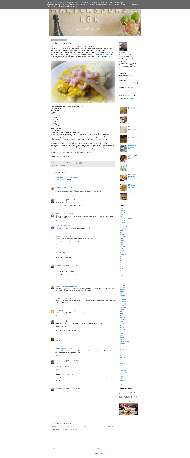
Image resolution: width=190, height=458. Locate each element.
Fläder (122, 234)
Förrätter (122, 246)
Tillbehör (122, 362)
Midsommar (123, 303)
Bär (121, 216)
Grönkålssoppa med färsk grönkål (132, 147)
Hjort (121, 263)
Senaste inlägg (55, 426)
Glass (121, 248)
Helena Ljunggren (60, 177)
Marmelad (123, 301)
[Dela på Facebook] (80, 163)
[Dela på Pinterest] (82, 163)
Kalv (121, 277)
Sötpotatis (123, 358)
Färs (121, 244)
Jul (121, 271)
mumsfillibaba (59, 310)
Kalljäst (122, 275)
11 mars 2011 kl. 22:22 (68, 187)
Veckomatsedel (124, 372)
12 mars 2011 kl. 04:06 (67, 213)
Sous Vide (123, 350)
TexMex (122, 360)
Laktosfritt (122, 289)
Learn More (134, 4)
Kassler (122, 279)
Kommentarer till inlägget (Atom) (68, 429)
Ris (121, 325)
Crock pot (122, 220)
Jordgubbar (123, 269)
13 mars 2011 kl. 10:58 (66, 348)
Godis (121, 252)
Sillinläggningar (124, 341)
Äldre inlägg (111, 426)
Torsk (121, 366)
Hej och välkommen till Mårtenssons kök (132, 128)
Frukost (122, 240)
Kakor (121, 273)
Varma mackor (124, 370)
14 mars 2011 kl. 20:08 (74, 388)
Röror (121, 333)
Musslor (122, 305)
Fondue (122, 238)
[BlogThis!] (76, 163)
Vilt (121, 378)
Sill (121, 339)
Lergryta (122, 295)
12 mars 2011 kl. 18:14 (70, 310)
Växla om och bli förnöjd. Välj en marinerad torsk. (132, 157)
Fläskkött (122, 236)
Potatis (122, 319)
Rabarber (122, 323)
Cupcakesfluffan (60, 286)
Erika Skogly (59, 338)
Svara (57, 182)
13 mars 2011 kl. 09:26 (69, 338)
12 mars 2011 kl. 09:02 (66, 225)
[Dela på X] (78, 163)
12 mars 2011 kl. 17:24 (67, 298)
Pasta (121, 313)
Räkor (122, 331)
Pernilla (57, 348)
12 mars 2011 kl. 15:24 (67, 236)
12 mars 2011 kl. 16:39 (71, 286)
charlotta (57, 298)
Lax (60, 165)
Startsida (83, 426)
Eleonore (57, 236)
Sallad (122, 337)
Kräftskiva (122, 285)
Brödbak (122, 212)
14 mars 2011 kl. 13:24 (67, 374)
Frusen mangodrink (131, 108)
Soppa (122, 348)
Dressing (122, 222)
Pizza (121, 315)
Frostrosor (58, 187)
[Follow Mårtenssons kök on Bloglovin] (126, 99)
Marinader (123, 299)
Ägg (121, 384)
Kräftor (122, 283)
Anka (121, 208)
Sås (121, 356)
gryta (57, 165)
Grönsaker (123, 259)
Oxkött (122, 309)
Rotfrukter (122, 329)
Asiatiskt (122, 210)
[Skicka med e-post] (74, 163)
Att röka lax (131, 117)
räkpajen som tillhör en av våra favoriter (98, 54)
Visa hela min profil (124, 69)
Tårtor (121, 368)
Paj (121, 311)
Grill (121, 257)
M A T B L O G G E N (61, 250)
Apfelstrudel (131, 194)
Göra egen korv (124, 261)
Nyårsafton (123, 307)
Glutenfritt (122, 250)
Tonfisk (122, 364)
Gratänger (123, 254)
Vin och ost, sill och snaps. (132, 136)
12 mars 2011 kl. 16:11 (74, 265)
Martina (57, 225)
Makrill (122, 297)
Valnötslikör (131, 165)
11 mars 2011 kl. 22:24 (74, 200)
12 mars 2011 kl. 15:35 (73, 250)
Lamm (122, 291)
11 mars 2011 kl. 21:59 (72, 177)
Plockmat (122, 317)
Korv (121, 281)
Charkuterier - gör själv (126, 218)
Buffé (121, 214)
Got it (142, 4)
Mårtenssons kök (60, 200)
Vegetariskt (123, 374)
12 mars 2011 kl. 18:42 (74, 321)
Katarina (57, 213)
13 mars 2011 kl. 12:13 (74, 361)
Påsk (121, 321)
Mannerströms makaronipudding (132, 176)
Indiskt (122, 265)
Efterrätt (122, 230)
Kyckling (122, 287)
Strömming (123, 354)
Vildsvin (122, 376)
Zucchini (122, 380)
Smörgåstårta (123, 346)
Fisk (121, 232)
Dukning (122, 228)
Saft (121, 335)
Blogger (101, 453)
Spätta (122, 352)
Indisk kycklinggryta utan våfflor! (131, 186)
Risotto (122, 327)
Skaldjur (63, 165)
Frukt (121, 242)
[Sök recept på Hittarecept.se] (102, 448)
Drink (121, 224)
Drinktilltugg (123, 226)
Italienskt (122, 267)
